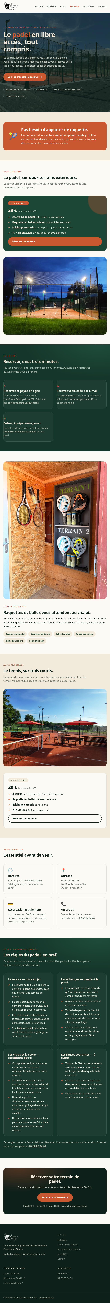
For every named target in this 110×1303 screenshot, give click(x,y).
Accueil (39, 6)
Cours (63, 6)
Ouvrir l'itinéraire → (71, 887)
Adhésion (52, 6)
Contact (102, 6)
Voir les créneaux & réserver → (25, 76)
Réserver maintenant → (55, 1197)
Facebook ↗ (64, 1273)
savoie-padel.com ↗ (13, 1282)
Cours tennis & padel (68, 1244)
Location (74, 6)
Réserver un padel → (24, 241)
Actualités (88, 6)
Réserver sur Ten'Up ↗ (14, 1278)
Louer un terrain (11, 1273)
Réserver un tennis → (24, 818)
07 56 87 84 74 (65, 1278)
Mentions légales (46, 1297)
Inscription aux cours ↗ (69, 1249)
